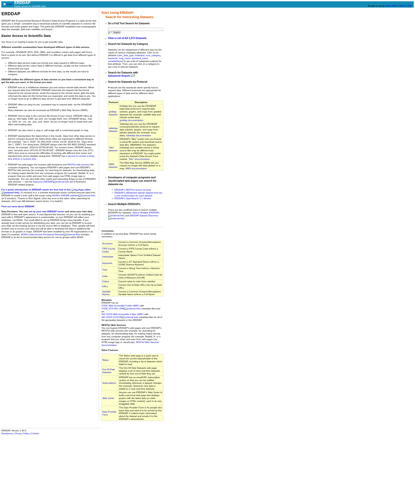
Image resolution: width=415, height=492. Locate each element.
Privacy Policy (22, 433)
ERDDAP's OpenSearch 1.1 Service (132, 198)
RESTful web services (78, 164)
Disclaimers (7, 433)
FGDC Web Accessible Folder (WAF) (120, 305)
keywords (113, 58)
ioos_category (153, 55)
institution (140, 55)
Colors (105, 281)
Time (104, 270)
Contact (35, 433)
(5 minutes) (26, 192)
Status (105, 360)
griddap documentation (131, 120)
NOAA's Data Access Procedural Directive (42, 234)
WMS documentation (136, 168)
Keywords (107, 263)
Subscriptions (109, 383)
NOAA (388, 6)
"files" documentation (139, 159)
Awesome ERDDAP (43, 182)
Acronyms (107, 243)
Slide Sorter (108, 398)
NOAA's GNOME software (65, 195)
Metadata (106, 300)
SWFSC (402, 6)
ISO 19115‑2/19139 (111, 317)
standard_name (140, 58)
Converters (107, 231)
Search (116, 32)
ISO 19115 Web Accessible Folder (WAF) (122, 314)
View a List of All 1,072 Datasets (127, 38)
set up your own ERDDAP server (46, 211)
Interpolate (107, 256)
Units (104, 276)
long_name (124, 58)
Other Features (109, 350)
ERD (409, 6)
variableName (115, 61)
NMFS (395, 6)
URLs (105, 286)
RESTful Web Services (113, 325)
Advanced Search (119, 75)
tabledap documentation (138, 135)
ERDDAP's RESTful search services (132, 190)
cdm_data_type (126, 55)
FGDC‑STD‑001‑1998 (112, 308)
